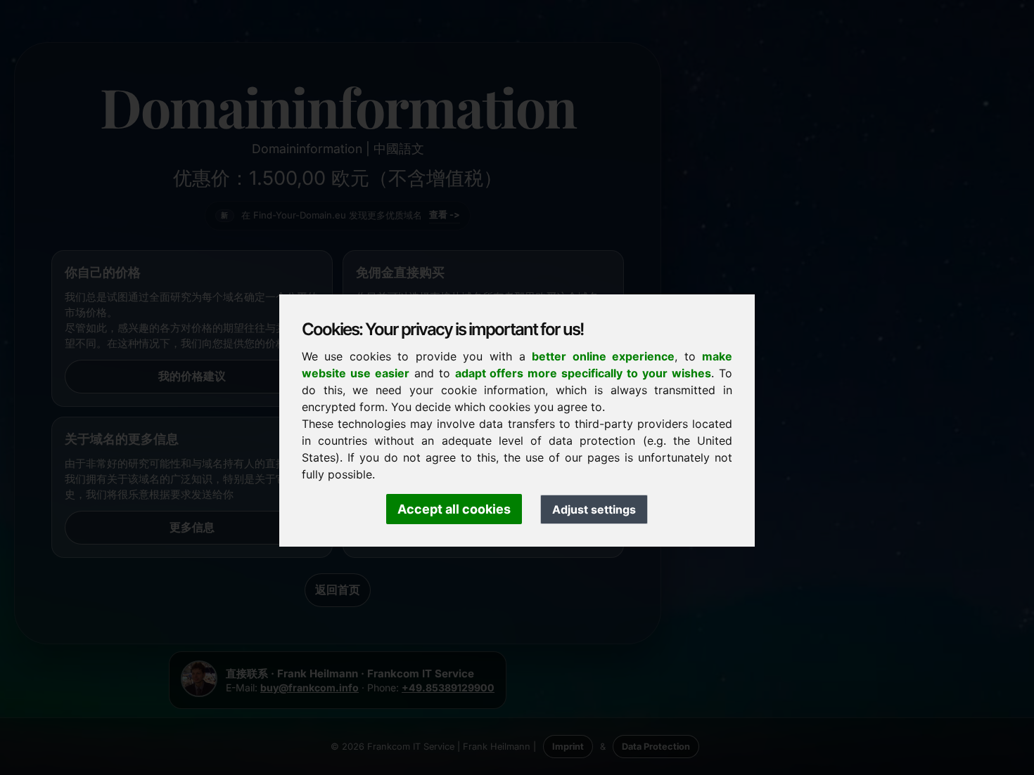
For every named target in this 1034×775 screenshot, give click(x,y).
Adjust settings (594, 509)
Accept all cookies (454, 509)
